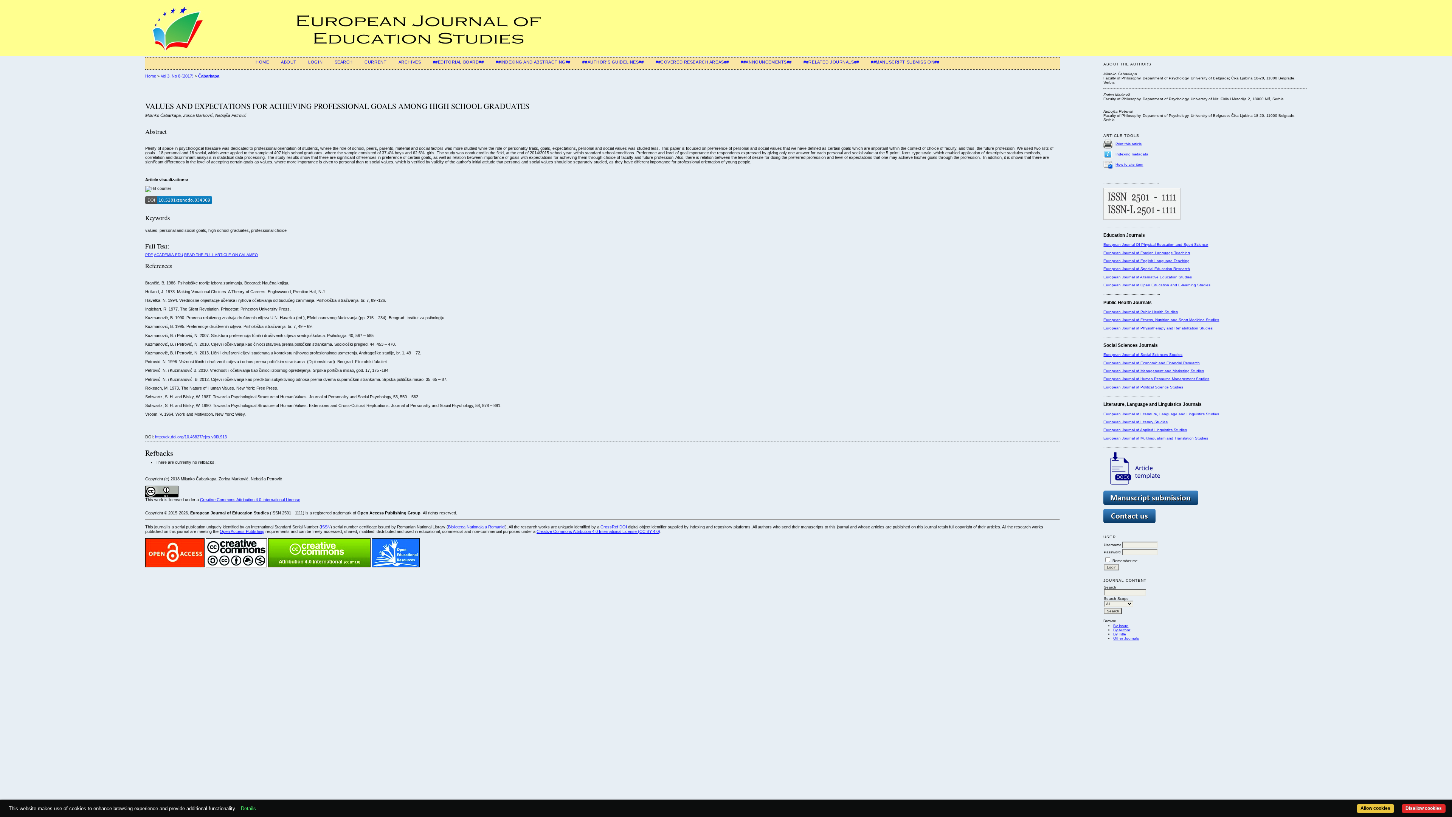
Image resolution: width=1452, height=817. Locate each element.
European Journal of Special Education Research (1146, 269)
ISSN (325, 527)
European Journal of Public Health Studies (1140, 312)
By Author (1121, 630)
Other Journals (1126, 638)
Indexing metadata (1131, 154)
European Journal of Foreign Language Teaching (1146, 253)
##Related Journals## (831, 62)
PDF (149, 255)
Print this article (1128, 144)
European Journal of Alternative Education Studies (1147, 277)
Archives (410, 62)
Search (344, 62)
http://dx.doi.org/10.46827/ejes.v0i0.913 (191, 437)
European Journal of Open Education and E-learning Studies (1156, 285)
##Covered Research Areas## (692, 62)
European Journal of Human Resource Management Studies (1156, 379)
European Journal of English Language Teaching (1146, 261)
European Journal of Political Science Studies (1143, 387)
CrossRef (609, 527)
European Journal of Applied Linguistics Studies (1145, 430)
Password (1112, 552)
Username (1113, 545)
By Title (1119, 634)
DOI (623, 527)
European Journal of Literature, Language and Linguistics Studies (1161, 414)
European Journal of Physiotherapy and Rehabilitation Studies (1158, 328)
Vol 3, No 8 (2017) (177, 76)
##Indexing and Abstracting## (533, 62)
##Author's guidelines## (613, 62)
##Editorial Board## (458, 62)
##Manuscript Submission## (905, 62)
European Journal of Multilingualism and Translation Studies (1155, 438)
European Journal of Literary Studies (1135, 422)
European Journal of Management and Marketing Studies (1153, 371)
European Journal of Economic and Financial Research (1151, 363)
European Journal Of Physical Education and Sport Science (1155, 244)
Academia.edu (168, 255)
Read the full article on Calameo (221, 255)
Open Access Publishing (242, 531)
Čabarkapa (208, 76)
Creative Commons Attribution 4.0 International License (250, 499)
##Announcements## (766, 62)
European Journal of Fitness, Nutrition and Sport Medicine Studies (1161, 320)
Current (375, 62)
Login (315, 62)
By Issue (1120, 626)
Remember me (1125, 561)
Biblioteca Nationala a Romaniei (476, 527)
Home (262, 62)
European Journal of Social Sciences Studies (1142, 355)
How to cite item (1129, 164)
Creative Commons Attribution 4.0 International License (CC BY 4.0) (598, 531)
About (288, 62)
